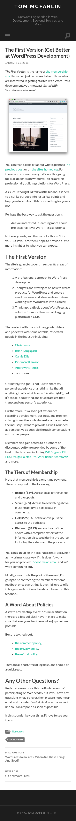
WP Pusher (45, 456)
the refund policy (26, 654)
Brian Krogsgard (26, 350)
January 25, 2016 (17, 62)
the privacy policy (26, 648)
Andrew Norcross (27, 367)
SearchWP (60, 456)
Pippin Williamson (27, 362)
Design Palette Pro (23, 456)
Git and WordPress (17, 774)
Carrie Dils (22, 356)
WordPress (16, 739)
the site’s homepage (45, 169)
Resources (18, 731)
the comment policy (28, 643)
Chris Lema (22, 345)
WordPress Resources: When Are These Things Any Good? (35, 756)
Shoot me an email (45, 562)
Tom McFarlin (38, 6)
